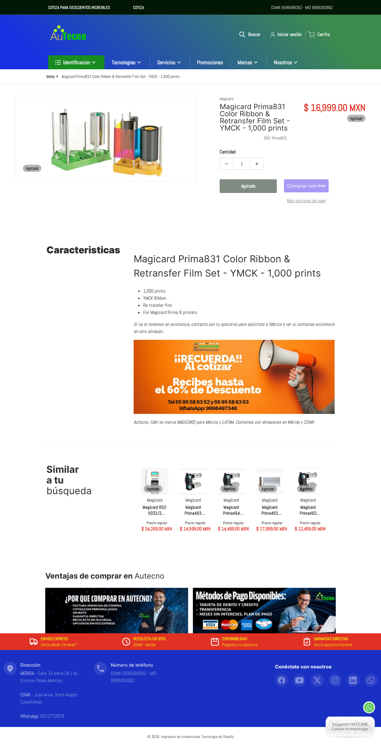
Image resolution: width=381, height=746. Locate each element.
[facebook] (281, 680)
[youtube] (299, 680)
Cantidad (227, 152)
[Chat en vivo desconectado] (350, 726)
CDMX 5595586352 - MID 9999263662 (302, 7)
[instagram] (335, 680)
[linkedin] (353, 680)
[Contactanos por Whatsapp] (369, 707)
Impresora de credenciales (180, 736)
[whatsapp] (370, 680)
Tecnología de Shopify (218, 736)
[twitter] (317, 680)
